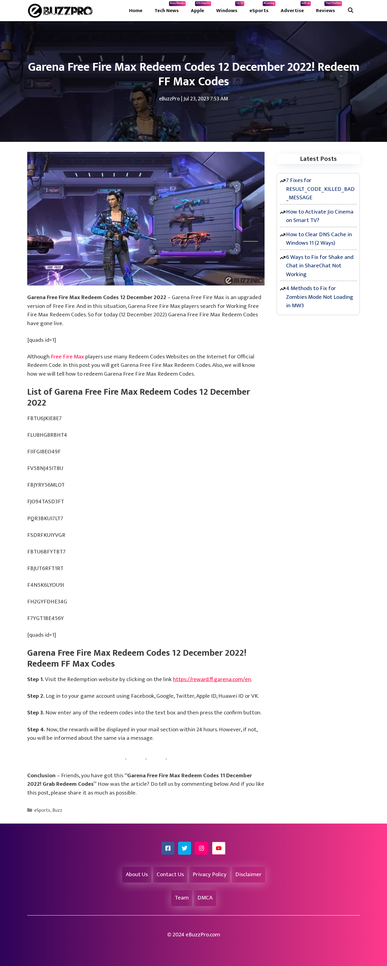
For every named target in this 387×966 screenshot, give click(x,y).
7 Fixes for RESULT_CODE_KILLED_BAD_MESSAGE (320, 189)
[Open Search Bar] (350, 10)
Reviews (328, 8)
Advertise (295, 8)
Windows (229, 8)
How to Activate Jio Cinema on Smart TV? (319, 216)
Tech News (169, 8)
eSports (262, 8)
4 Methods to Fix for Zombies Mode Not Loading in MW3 (319, 297)
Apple (200, 8)
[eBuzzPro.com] (61, 10)
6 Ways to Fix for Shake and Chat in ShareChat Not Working (319, 266)
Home (135, 10)
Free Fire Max (67, 356)
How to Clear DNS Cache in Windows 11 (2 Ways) (319, 239)
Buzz (57, 810)
